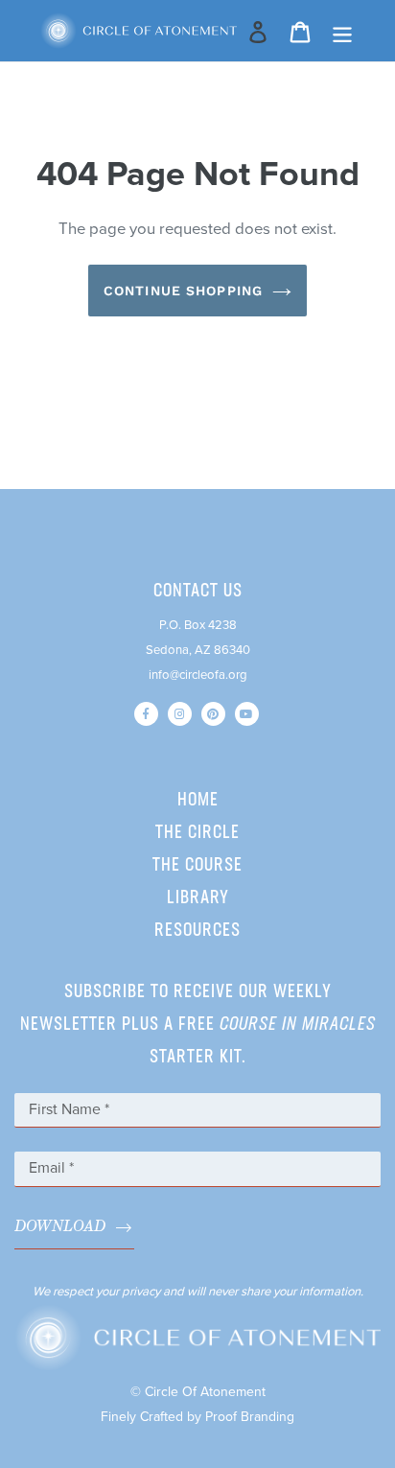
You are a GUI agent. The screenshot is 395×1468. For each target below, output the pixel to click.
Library (198, 898)
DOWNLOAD (59, 1227)
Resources (197, 931)
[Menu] (342, 31)
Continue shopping (183, 290)
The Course (197, 865)
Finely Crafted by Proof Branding (197, 1417)
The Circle (197, 833)
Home (198, 800)
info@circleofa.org (198, 675)
